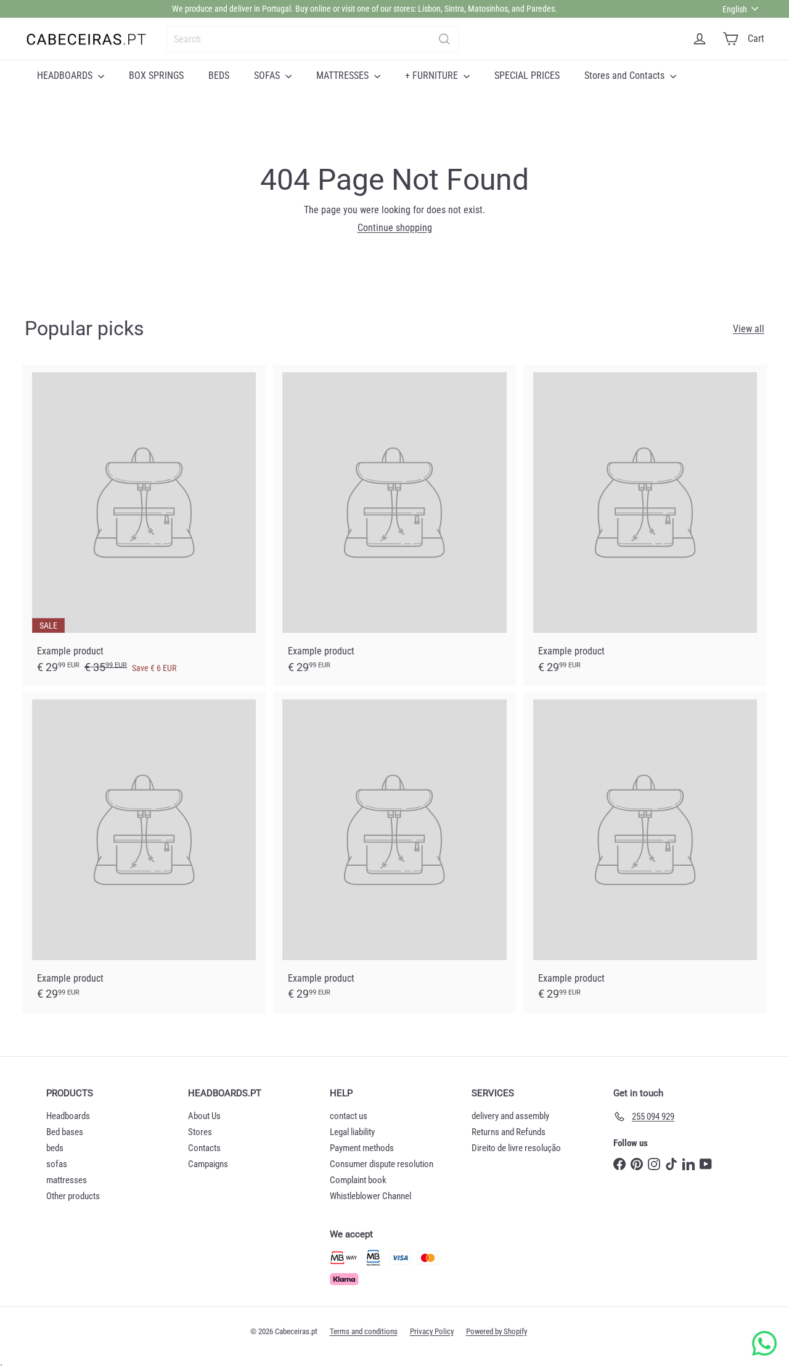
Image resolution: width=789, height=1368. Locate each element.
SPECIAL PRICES (527, 75)
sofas (56, 1164)
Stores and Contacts (625, 75)
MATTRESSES (343, 75)
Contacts (204, 1148)
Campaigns (208, 1164)
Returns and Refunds (509, 1132)
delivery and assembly (510, 1116)
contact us (348, 1116)
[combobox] (312, 39)
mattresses (66, 1180)
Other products (73, 1196)
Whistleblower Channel (370, 1196)
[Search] (444, 39)
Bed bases (64, 1132)
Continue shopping (395, 228)
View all (748, 329)
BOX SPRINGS (156, 75)
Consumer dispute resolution (381, 1164)
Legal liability (352, 1132)
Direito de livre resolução (516, 1148)
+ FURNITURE (432, 75)
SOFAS (268, 75)
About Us (204, 1116)
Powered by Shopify (496, 1331)
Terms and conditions (364, 1331)
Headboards (68, 1116)
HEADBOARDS (66, 75)
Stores (200, 1132)
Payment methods (362, 1148)
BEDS (218, 75)
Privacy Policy (432, 1331)
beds (54, 1148)
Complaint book (358, 1180)
